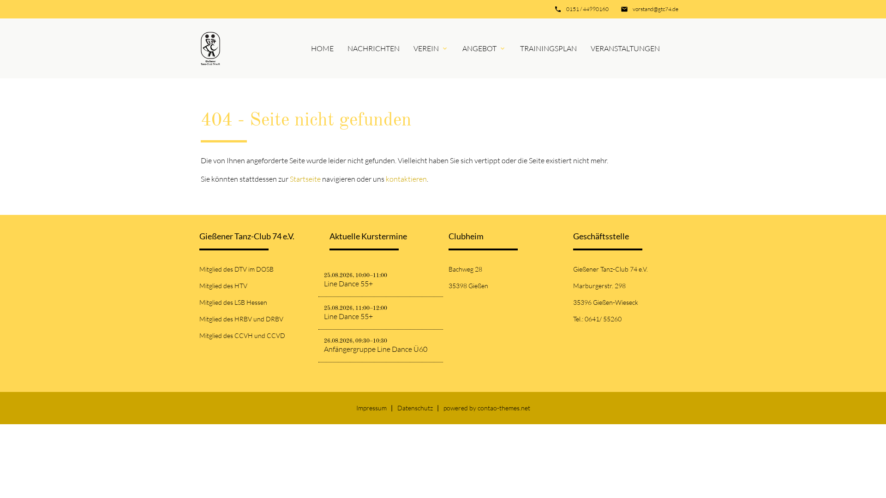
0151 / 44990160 (587, 9)
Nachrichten (373, 48)
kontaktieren (406, 179)
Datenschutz (415, 408)
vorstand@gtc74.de (655, 9)
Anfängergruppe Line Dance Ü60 (375, 349)
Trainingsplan (548, 48)
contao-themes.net (504, 408)
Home (322, 48)
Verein (426, 48)
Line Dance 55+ (348, 283)
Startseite (305, 179)
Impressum (371, 408)
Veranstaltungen (625, 48)
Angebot (479, 48)
